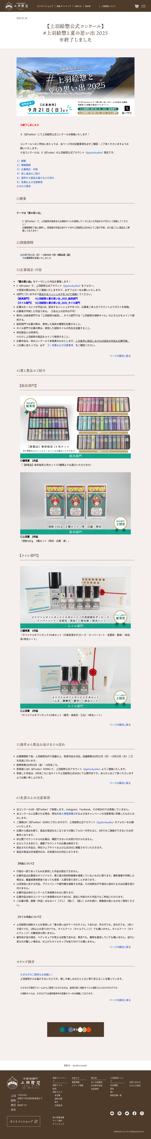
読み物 (88, 6)
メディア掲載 (77, 1085)
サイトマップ (58, 1123)
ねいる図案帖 (96, 1082)
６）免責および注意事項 (29, 182)
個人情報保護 (58, 1117)
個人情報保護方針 (68, 813)
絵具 (54, 1088)
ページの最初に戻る (120, 355)
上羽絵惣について (108, 6)
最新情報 (75, 1082)
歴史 (112, 1088)
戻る (75, 1029)
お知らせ (78, 6)
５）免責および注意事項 (60, 345)
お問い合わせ (135, 1082)
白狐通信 (95, 1088)
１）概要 (21, 161)
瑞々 (56, 1101)
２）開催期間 (24, 165)
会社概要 (114, 1085)
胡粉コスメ (57, 1091)
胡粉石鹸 (58, 1098)
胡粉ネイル (57, 1085)
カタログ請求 (24, 186)
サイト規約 (57, 1120)
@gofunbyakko (94, 152)
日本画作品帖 (96, 1085)
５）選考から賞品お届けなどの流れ (35, 177)
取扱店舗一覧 (116, 1095)
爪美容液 (58, 1105)
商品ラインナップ (64, 6)
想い (112, 1091)
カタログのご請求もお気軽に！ (36, 974)
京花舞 (57, 1095)
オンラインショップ (45, 6)
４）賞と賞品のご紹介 (28, 173)
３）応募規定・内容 (27, 169)
